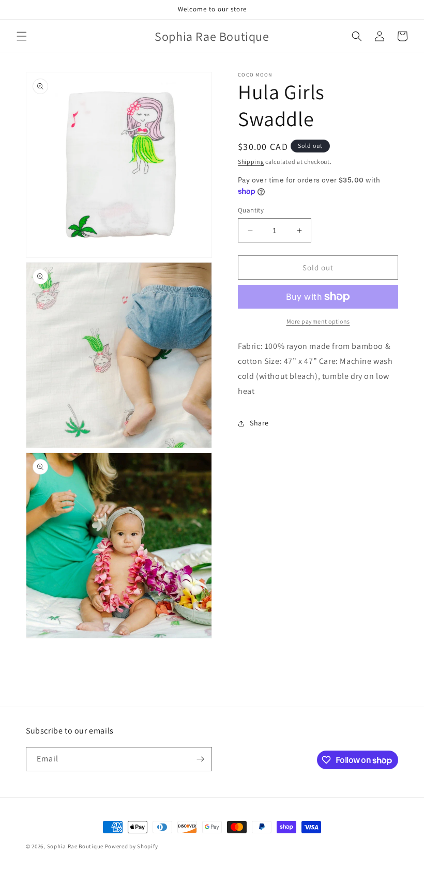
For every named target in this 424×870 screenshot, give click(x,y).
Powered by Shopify (131, 846)
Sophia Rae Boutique (76, 846)
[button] (21, 36)
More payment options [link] (318, 321)
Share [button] (259, 423)
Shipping (251, 161)
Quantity (251, 210)
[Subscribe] (200, 759)
